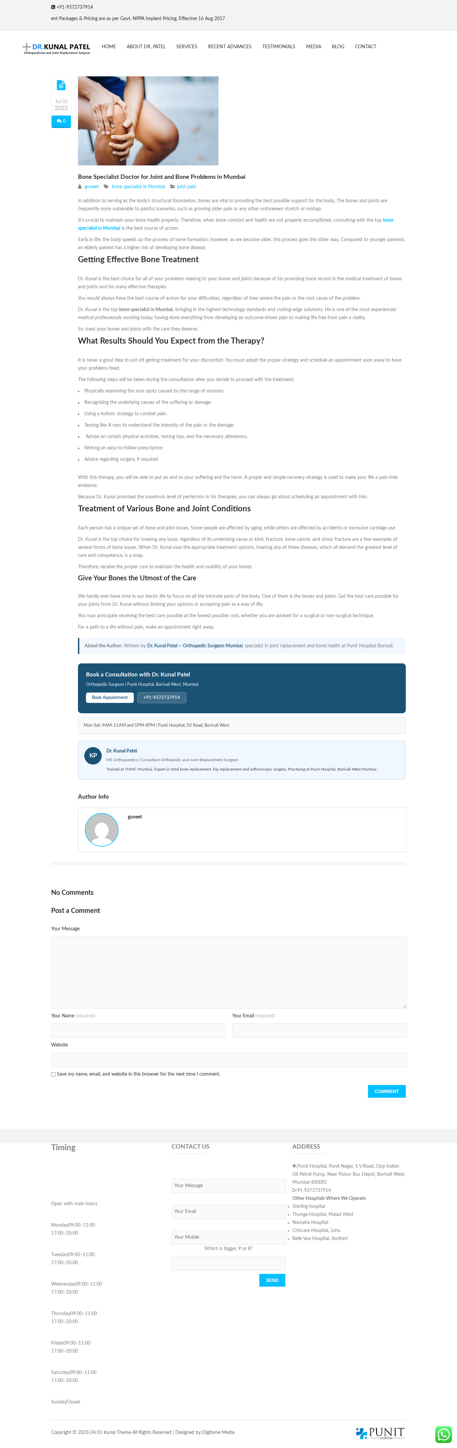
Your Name (73, 1016)
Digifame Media (218, 1432)
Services (186, 47)
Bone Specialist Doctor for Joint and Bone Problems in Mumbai (162, 177)
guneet (92, 187)
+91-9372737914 (162, 698)
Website (59, 1045)
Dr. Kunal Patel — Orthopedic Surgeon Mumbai (195, 646)
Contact (365, 47)
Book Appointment (110, 698)
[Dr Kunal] (51, 49)
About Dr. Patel (146, 47)
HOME (109, 47)
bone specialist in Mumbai (138, 187)
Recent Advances (230, 47)
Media (313, 47)
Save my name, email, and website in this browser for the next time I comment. (138, 1074)
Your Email (253, 1016)
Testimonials (278, 47)
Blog (338, 47)
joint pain (186, 187)
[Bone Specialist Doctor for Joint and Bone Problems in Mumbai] (61, 85)
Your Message (65, 929)
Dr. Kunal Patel (121, 751)
